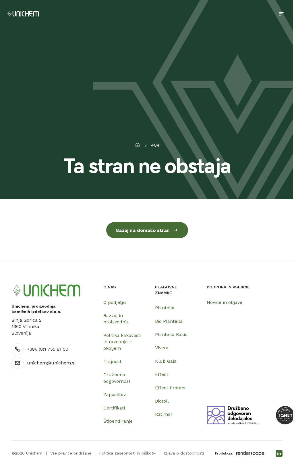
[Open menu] (281, 14)
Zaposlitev (114, 394)
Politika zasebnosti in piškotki (127, 453)
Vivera (162, 347)
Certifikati (114, 408)
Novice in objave (224, 302)
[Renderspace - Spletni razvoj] (250, 453)
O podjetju (114, 302)
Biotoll (162, 401)
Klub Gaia (166, 361)
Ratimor (164, 414)
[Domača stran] (45, 290)
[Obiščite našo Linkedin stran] (279, 453)
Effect (161, 374)
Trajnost (112, 361)
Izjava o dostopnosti (184, 453)
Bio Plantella (169, 321)
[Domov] (23, 14)
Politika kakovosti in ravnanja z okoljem (122, 342)
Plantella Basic (171, 334)
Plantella (165, 307)
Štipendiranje (118, 421)
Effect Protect (170, 388)
